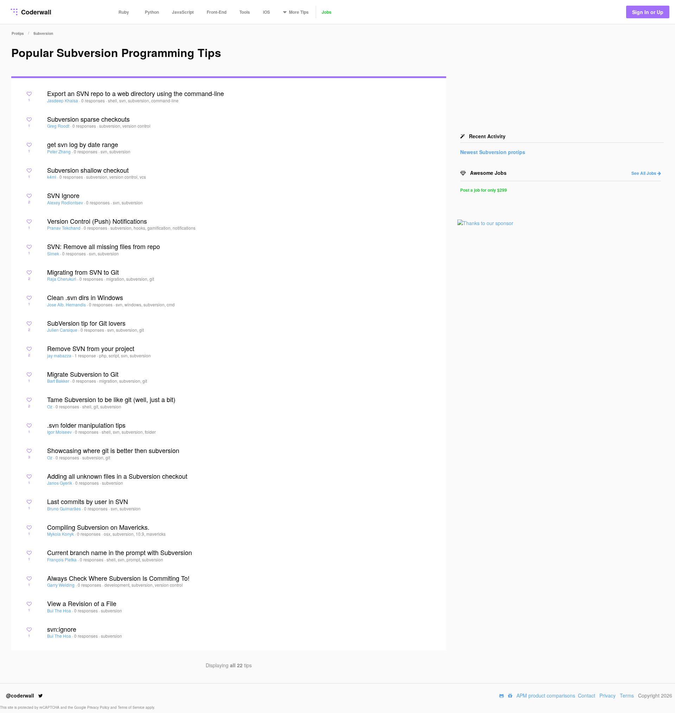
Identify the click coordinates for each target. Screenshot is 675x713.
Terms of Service (132, 707)
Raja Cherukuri (62, 279)
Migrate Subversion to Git (82, 373)
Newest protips (492, 151)
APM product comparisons (545, 695)
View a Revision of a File (81, 603)
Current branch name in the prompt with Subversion (119, 552)
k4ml (52, 177)
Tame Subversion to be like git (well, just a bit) (111, 399)
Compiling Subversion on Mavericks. (98, 526)
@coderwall (21, 695)
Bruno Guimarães (64, 508)
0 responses (93, 100)
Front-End (216, 12)
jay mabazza (59, 355)
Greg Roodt (58, 126)
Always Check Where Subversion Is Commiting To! (118, 578)
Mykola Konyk (61, 534)
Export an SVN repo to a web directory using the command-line (135, 93)
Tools (244, 12)
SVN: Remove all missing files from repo (103, 246)
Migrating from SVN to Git (83, 271)
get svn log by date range (82, 144)
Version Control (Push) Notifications (97, 220)
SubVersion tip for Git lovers (86, 322)
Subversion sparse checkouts (88, 118)
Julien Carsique (62, 330)
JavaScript (183, 12)
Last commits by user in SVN (87, 501)
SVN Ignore (63, 195)
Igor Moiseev (60, 432)
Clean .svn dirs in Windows (85, 297)
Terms (627, 695)
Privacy (607, 695)
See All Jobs (644, 173)
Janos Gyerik (60, 483)
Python (152, 12)
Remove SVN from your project (90, 348)
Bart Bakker (58, 381)
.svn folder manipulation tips (86, 424)
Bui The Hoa (59, 610)
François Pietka (62, 559)
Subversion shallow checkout (88, 169)
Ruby (123, 12)
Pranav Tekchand (64, 228)
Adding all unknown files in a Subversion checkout (117, 475)
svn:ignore (61, 629)
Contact (586, 695)
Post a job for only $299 (483, 190)
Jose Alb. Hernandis (67, 304)
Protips (18, 33)
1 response (86, 355)
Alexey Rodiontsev (65, 202)
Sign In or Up (647, 11)
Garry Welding (61, 585)
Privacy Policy (98, 707)
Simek (53, 253)
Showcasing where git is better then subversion (113, 450)
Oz (50, 406)
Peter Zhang (59, 151)
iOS (266, 12)
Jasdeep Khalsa (63, 100)
